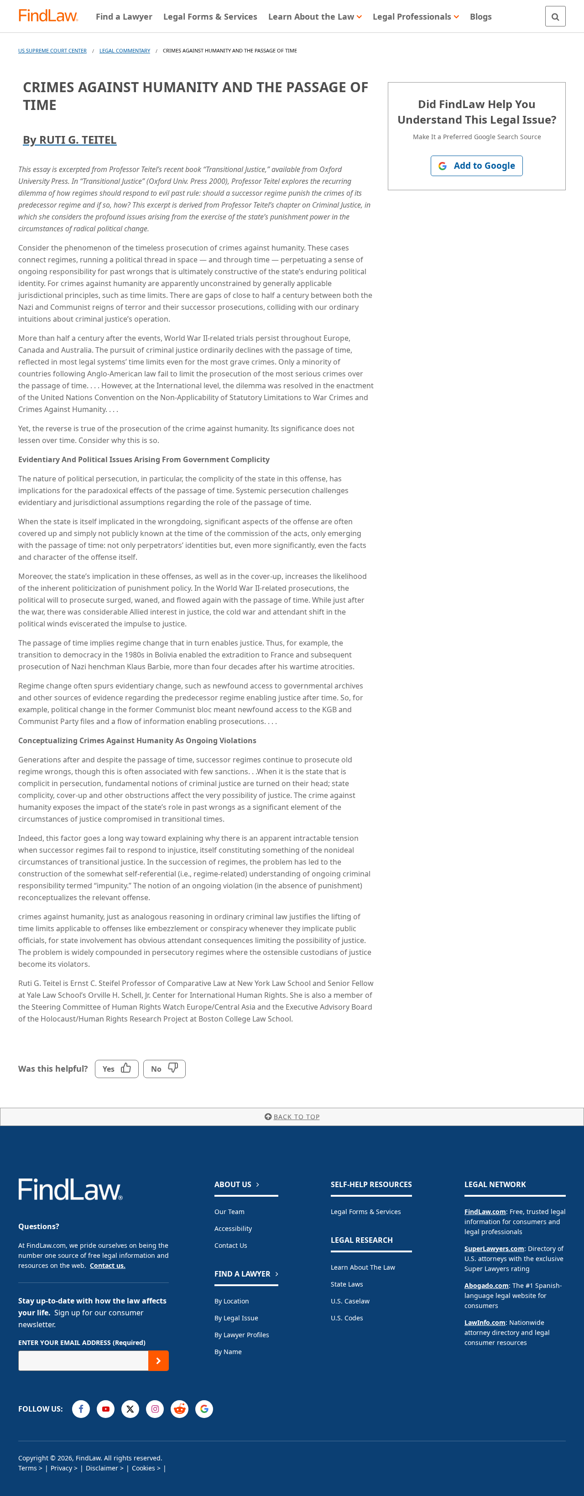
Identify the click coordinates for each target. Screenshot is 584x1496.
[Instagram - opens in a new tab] (155, 1409)
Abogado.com (486, 1285)
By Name (228, 1351)
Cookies (143, 1468)
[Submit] (158, 1360)
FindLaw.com (485, 1211)
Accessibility (233, 1228)
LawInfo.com (485, 1322)
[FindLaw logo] (52, 16)
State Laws (347, 1284)
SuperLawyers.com (494, 1248)
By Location (231, 1301)
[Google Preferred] (204, 1409)
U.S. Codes (347, 1318)
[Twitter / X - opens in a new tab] (130, 1409)
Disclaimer (102, 1468)
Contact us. (107, 1265)
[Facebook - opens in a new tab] (81, 1409)
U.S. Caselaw (350, 1301)
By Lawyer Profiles (241, 1334)
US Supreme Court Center (52, 50)
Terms (27, 1468)
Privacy (61, 1468)
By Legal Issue (236, 1318)
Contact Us (230, 1245)
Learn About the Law (363, 1267)
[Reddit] (179, 1409)
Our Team (229, 1211)
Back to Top (297, 1116)
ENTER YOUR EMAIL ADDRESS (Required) (82, 1342)
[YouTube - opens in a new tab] (106, 1409)
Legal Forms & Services (366, 1211)
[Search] (555, 16)
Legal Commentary (124, 50)
